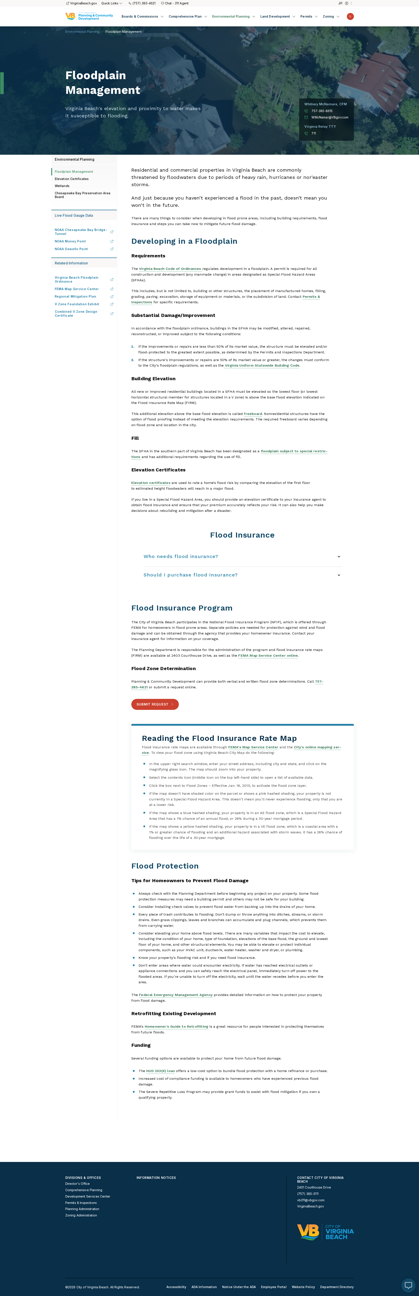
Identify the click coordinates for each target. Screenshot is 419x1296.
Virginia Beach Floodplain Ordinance (77, 279)
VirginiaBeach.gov (83, 3)
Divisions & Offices (83, 1178)
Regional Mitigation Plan (75, 296)
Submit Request (153, 704)
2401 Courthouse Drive (314, 1187)
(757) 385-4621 (144, 3)
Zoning (328, 16)
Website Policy (303, 1287)
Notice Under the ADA (239, 1287)
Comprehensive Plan (185, 16)
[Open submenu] (162, 16)
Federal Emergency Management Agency (176, 995)
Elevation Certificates (72, 179)
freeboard (253, 414)
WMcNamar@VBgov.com (329, 117)
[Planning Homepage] (89, 16)
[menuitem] (142, 16)
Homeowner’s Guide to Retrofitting (176, 1026)
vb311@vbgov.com (311, 1200)
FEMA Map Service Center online (268, 655)
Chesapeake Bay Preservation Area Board (82, 195)
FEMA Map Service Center (77, 289)
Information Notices (156, 1178)
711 (313, 133)
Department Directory (337, 1287)
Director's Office (77, 1183)
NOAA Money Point (70, 241)
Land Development (275, 16)
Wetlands (62, 186)
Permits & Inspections (81, 1203)
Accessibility (176, 1287)
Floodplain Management (123, 31)
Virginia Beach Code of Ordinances (170, 269)
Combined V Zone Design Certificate (76, 313)
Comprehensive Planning (83, 1190)
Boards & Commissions (140, 16)
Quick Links (109, 3)
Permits (306, 16)
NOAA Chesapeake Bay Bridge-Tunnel (81, 232)
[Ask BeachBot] (408, 1285)
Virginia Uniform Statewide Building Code (261, 365)
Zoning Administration (81, 1215)
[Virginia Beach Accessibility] (348, 3)
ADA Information (204, 1287)
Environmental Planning (231, 16)
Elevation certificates (150, 483)
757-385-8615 (322, 111)
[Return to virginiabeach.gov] (325, 1232)
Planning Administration (82, 1209)
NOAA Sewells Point (71, 249)
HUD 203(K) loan (160, 1071)
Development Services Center (87, 1196)
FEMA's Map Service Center (253, 747)
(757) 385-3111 (307, 1194)
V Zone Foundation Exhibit (77, 304)
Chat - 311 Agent (177, 3)
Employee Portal (274, 1287)
